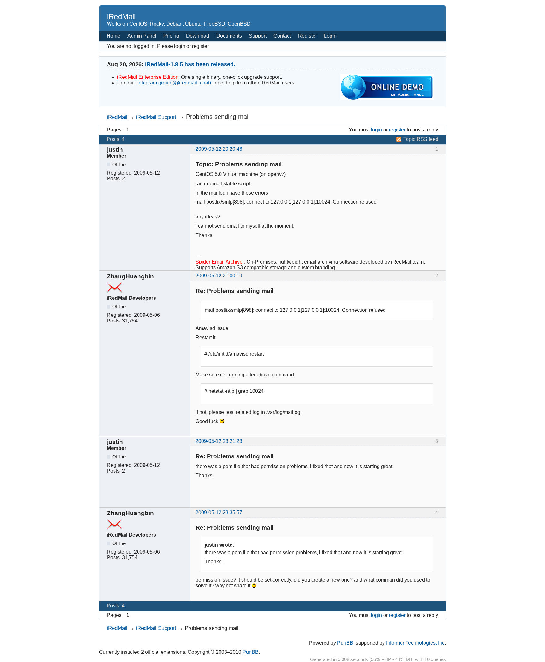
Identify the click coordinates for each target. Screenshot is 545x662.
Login (330, 35)
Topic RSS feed (420, 139)
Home (113, 35)
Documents (229, 35)
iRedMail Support (156, 117)
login (376, 129)
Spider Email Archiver (220, 261)
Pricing (171, 35)
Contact (282, 35)
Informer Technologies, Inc (415, 643)
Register (307, 35)
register (397, 129)
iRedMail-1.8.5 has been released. (190, 64)
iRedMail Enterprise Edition (148, 77)
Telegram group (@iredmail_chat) (173, 82)
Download (197, 35)
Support (258, 35)
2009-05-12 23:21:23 (219, 441)
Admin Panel (141, 35)
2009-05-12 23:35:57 (219, 512)
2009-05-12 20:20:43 (219, 149)
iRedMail (121, 16)
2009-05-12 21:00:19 (219, 275)
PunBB (345, 643)
